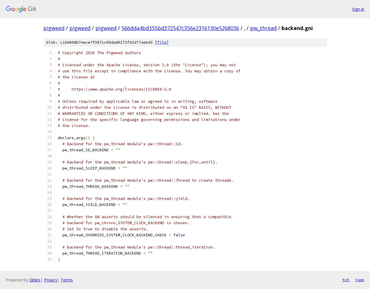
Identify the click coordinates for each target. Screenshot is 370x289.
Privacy (50, 280)
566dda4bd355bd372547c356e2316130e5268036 (180, 28)
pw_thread (263, 28)
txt (345, 279)
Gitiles (34, 280)
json (359, 279)
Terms (67, 280)
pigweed (53, 28)
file (161, 42)
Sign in (358, 9)
